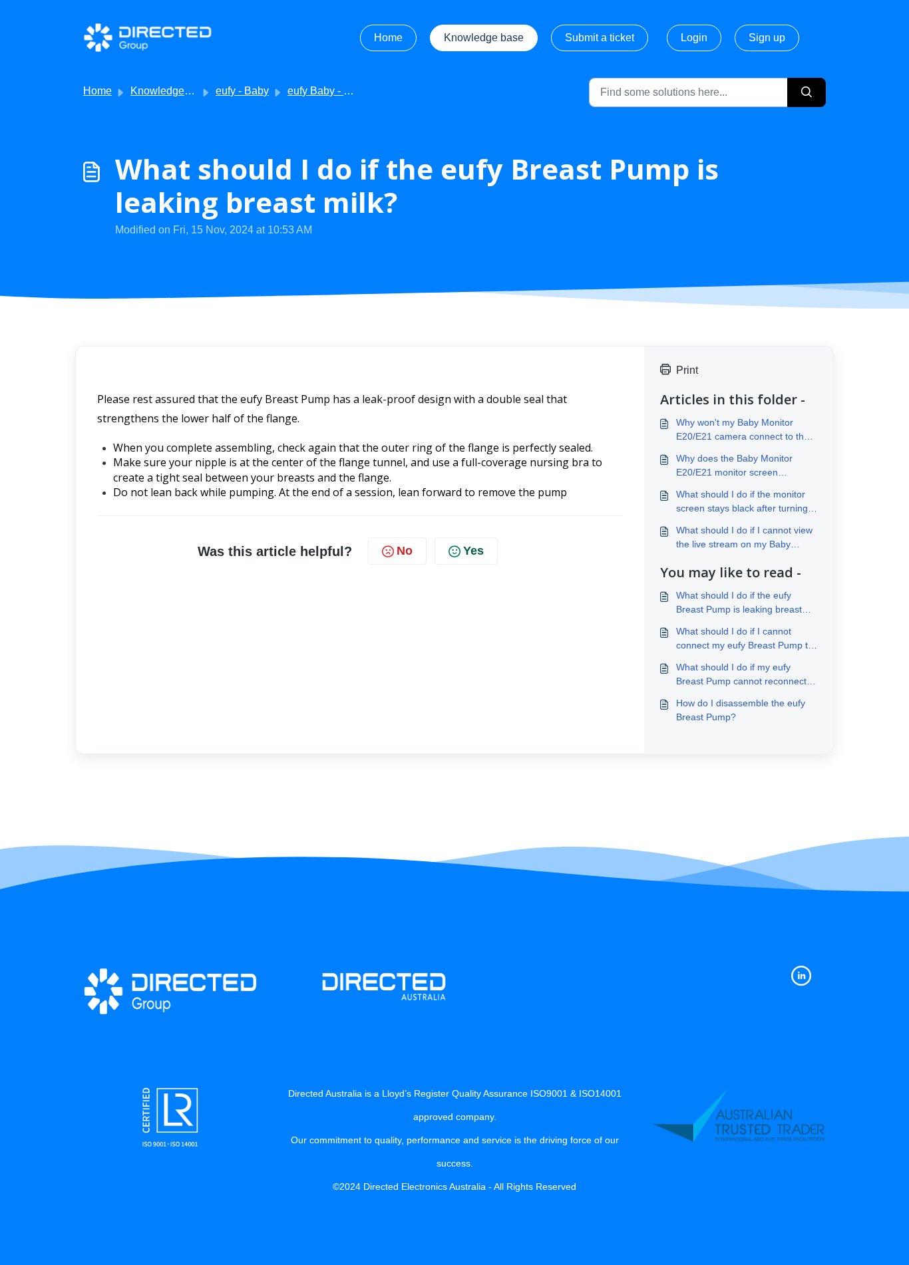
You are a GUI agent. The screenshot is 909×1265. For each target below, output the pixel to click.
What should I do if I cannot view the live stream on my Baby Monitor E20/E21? (744, 538)
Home (388, 37)
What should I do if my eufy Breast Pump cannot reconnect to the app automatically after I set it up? (746, 675)
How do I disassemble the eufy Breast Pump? (740, 710)
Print (687, 370)
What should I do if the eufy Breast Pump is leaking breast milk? (739, 603)
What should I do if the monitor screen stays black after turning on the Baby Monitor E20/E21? (742, 502)
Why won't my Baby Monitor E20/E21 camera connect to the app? (742, 430)
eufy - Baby (242, 90)
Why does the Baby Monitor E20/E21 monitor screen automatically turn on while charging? (734, 466)
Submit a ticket (599, 37)
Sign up (767, 37)
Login (694, 37)
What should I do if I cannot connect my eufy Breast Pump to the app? (744, 639)
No (405, 550)
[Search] (806, 92)
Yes (473, 550)
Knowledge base (484, 37)
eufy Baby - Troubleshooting (353, 90)
